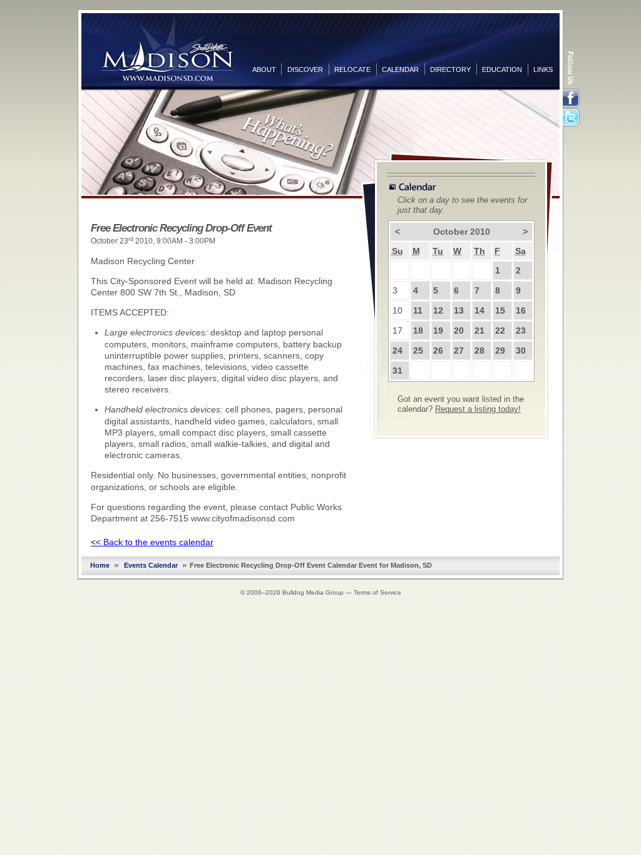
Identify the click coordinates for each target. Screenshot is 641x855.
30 (521, 351)
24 (397, 351)
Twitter (572, 118)
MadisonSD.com (167, 49)
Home (100, 565)
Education (502, 69)
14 (479, 310)
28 (479, 351)
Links (543, 69)
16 (521, 310)
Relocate (352, 69)
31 (397, 371)
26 (438, 351)
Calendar (400, 69)
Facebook (572, 98)
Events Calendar (151, 565)
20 (459, 330)
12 (438, 310)
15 (500, 310)
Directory (450, 69)
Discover (305, 69)
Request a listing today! (478, 409)
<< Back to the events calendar (152, 542)
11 (418, 310)
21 (479, 330)
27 (459, 351)
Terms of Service (377, 592)
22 (500, 330)
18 (418, 330)
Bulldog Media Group (313, 592)
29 (500, 351)
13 (459, 310)
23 (521, 330)
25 (418, 351)
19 (438, 330)
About (264, 69)
